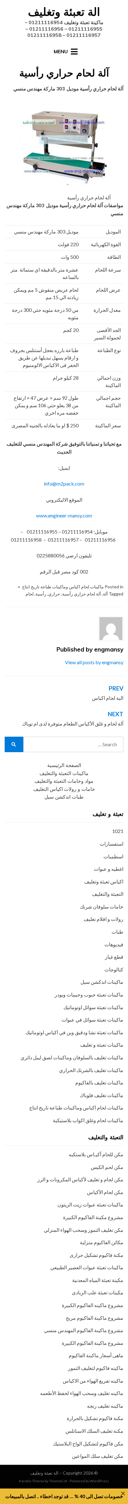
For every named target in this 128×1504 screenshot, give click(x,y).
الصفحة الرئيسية (64, 765)
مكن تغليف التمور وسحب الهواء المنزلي (83, 1230)
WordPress (99, 1481)
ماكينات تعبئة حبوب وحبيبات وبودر (89, 994)
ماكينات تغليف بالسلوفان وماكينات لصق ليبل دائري (72, 1057)
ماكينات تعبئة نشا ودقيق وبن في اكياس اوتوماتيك (74, 1032)
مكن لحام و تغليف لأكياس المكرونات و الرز (80, 1179)
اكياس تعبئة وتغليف (103, 881)
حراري (54, 593)
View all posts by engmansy (94, 662)
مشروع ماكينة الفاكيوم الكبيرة (92, 1343)
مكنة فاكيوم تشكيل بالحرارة (95, 1418)
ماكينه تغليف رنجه (105, 1406)
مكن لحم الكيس (107, 1167)
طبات (117, 932)
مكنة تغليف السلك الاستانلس (94, 1431)
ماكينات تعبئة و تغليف (101, 1045)
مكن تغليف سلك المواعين (97, 1456)
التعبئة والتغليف (107, 894)
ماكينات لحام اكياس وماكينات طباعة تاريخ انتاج (63, 586)
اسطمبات (113, 856)
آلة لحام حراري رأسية (81, 593)
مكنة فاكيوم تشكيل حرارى (96, 1255)
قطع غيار (114, 957)
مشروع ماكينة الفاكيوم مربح (94, 1318)
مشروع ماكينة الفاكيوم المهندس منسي (83, 1330)
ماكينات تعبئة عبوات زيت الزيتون (90, 1204)
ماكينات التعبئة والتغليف (64, 773)
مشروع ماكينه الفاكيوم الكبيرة (92, 1305)
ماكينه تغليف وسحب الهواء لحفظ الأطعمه (81, 1393)
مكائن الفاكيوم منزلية (101, 1242)
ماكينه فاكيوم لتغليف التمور (95, 1368)
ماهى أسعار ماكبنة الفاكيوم (96, 1355)
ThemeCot (58, 1481)
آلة (105, 593)
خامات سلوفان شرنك (101, 906)
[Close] (123, 1493)
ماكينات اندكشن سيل (101, 982)
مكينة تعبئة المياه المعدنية (97, 1280)
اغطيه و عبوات (108, 869)
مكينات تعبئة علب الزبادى (97, 1292)
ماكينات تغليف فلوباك (101, 1095)
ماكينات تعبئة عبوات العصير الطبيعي (86, 1267)
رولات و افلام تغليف (103, 919)
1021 (117, 831)
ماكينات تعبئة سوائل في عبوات (92, 1019)
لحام (29, 593)
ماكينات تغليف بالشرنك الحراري (91, 1070)
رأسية (40, 593)
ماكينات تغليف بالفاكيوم (99, 1082)
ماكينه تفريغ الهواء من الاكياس (93, 1381)
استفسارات (111, 844)
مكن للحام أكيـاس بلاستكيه (96, 1154)
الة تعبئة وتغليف (64, 12)
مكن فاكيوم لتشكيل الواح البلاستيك (88, 1443)
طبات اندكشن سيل (64, 797)
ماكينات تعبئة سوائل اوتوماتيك (93, 1007)
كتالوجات (113, 969)
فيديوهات (113, 944)
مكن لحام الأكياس (105, 1192)
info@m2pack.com (64, 483)
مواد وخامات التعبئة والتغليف (64, 781)
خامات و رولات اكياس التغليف (64, 789)
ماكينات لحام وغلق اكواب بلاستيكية (88, 1120)
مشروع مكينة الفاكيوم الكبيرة (93, 1217)
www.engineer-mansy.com (64, 515)
